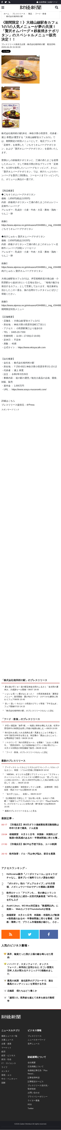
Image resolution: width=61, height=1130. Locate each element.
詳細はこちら (8, 401)
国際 (3, 1083)
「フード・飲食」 (11, 719)
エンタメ (5, 1071)
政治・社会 (6, 1059)
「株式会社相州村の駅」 (14, 680)
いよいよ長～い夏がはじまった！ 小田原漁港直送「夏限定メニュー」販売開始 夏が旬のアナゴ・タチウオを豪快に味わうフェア (31, 697)
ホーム (6, 14)
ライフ (4, 1067)
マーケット (6, 1047)
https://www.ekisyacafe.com (32, 347)
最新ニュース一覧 (9, 1036)
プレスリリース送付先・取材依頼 (39, 1087)
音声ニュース (34, 1044)
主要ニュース (7, 1040)
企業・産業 (6, 1044)
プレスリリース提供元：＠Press (17, 405)
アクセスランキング (13, 868)
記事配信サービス (36, 1081)
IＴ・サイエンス (8, 1063)
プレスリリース (18, 14)
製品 (30, 14)
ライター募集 (34, 1100)
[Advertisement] (30, 548)
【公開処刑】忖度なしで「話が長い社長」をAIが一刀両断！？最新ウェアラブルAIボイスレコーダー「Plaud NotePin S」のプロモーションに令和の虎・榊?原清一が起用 (31, 801)
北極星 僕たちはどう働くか (22, 990)
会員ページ (52, 2)
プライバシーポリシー (38, 1096)
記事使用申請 (34, 1077)
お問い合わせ (34, 1092)
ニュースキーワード (37, 1040)
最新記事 (6, 818)
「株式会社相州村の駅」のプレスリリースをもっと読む (29, 711)
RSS (30, 1104)
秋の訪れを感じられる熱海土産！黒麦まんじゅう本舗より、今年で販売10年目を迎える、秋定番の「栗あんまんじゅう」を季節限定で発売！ (31, 735)
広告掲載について (36, 1066)
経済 (3, 1051)
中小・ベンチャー (9, 1079)
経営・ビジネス (8, 1055)
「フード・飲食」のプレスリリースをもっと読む (26, 752)
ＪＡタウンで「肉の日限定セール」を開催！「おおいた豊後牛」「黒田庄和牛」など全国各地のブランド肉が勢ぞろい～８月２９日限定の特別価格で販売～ (31, 745)
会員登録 (42, 2)
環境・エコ (6, 1075)
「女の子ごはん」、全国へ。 (18, 794)
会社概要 (32, 1062)
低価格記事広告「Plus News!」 (37, 1072)
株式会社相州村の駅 (14, 16)
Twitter (31, 1108)
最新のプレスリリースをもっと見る (20, 811)
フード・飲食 (40, 14)
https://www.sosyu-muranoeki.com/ (29, 389)
